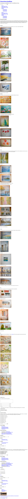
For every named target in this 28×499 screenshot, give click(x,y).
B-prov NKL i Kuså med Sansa (5, 428)
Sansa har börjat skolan (8, 433)
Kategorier (1, 436)
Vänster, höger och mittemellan (5, 427)
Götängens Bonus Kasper (4, 6)
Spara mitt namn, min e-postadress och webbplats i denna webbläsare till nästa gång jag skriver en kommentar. (13, 407)
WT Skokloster (8, 466)
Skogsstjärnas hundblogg (6, 1)
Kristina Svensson (4, 433)
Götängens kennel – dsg (4, 439)
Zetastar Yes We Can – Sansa (5, 7)
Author (10, 403)
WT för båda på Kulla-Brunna (5, 458)
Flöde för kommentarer (4, 490)
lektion (12, 334)
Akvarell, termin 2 (5, 16)
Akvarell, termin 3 (5, 10)
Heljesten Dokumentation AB (5, 442)
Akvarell (3, 8)
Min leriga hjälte (3, 426)
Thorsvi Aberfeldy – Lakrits (5, 13)
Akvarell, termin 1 (5, 9)
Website (10, 406)
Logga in (3, 489)
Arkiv (1, 486)
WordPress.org (3, 491)
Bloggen (2, 5)
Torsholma (3, 14)
